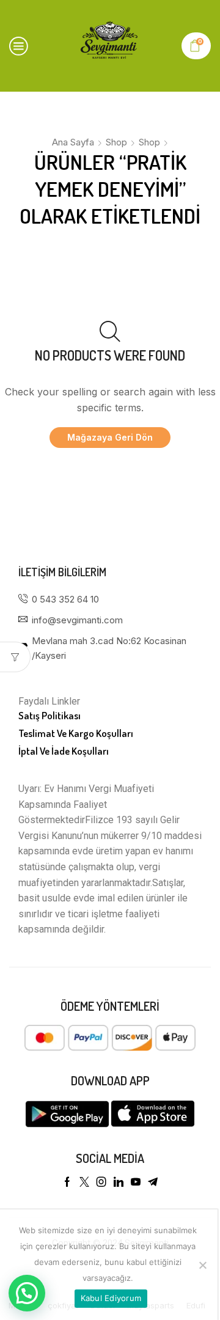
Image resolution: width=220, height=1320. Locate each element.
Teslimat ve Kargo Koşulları (75, 733)
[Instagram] (101, 1182)
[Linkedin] (118, 1182)
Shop (116, 142)
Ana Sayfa (73, 142)
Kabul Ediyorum (111, 1298)
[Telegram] (153, 1182)
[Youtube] (136, 1182)
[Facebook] (67, 1182)
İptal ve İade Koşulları (63, 750)
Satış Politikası (49, 715)
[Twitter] (84, 1182)
